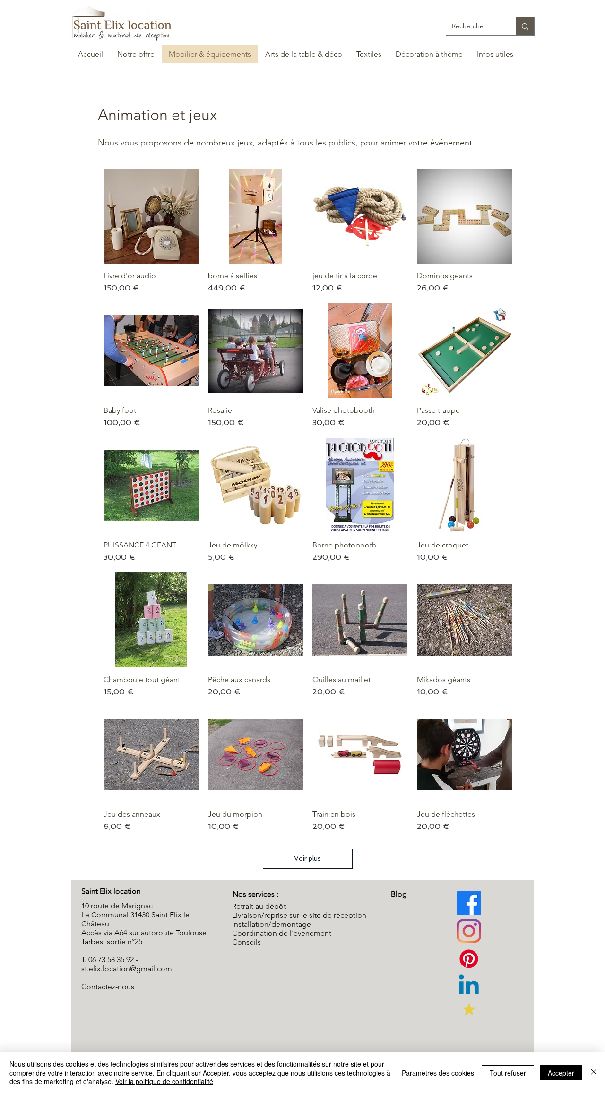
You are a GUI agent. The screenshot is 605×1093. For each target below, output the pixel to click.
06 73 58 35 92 (111, 959)
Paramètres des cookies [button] (438, 1072)
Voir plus (307, 858)
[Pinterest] (469, 931)
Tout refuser (508, 1072)
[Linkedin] (469, 986)
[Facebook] (469, 903)
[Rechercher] (525, 26)
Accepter (561, 1072)
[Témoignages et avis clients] (469, 1009)
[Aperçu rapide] (151, 216)
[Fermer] (593, 1072)
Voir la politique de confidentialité (164, 1081)
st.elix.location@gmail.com (126, 968)
